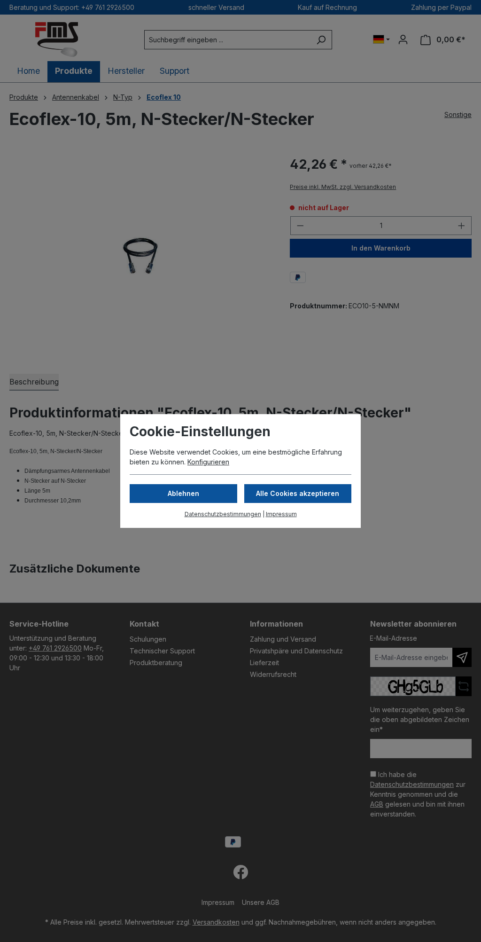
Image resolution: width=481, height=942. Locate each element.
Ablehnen (183, 493)
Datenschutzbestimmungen (223, 514)
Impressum (281, 514)
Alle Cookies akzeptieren (297, 493)
